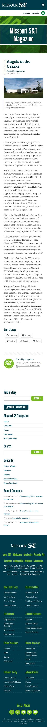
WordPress (23, 724)
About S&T (6, 554)
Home (6, 430)
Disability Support (30, 574)
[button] (43, 5)
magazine (20, 71)
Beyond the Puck (10, 483)
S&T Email (8, 661)
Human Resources (32, 643)
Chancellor (29, 678)
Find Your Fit (9, 634)
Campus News (9, 597)
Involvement (9, 614)
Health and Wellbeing (12, 682)
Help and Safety (10, 672)
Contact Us (8, 426)
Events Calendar (10, 593)
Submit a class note (18, 407)
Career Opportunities (33, 628)
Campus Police (9, 678)
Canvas (7, 657)
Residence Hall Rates (33, 601)
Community (38, 561)
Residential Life (31, 587)
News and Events (11, 587)
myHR (27, 659)
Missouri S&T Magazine (23, 34)
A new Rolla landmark (21, 518)
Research (8, 561)
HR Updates (30, 663)
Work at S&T (30, 649)
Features (7, 470)
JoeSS (6, 653)
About (6, 422)
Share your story (10, 439)
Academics (28, 554)
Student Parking (31, 632)
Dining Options (31, 597)
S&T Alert (7, 690)
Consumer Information (31, 572)
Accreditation (10, 572)
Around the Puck (22, 365)
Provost (28, 682)
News (31, 365)
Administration (31, 672)
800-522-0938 (22, 569)
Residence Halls (31, 593)
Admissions (17, 554)
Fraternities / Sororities (9, 625)
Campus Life (18, 561)
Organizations (9, 619)
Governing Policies (32, 690)
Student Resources (33, 614)
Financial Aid (39, 554)
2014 (38, 363)
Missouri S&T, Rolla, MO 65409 (19, 566)
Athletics (28, 561)
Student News (9, 601)
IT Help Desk (9, 686)
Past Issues (8, 434)
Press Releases (31, 686)
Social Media (23, 705)
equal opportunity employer (31, 719)
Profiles (7, 475)
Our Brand (12, 574)
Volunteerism (9, 630)
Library (7, 649)
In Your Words (9, 466)
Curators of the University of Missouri (26, 721)
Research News (10, 605)
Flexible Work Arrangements (31, 654)
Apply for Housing (32, 605)
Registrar (29, 619)
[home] (19, 5)
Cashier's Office (31, 624)
